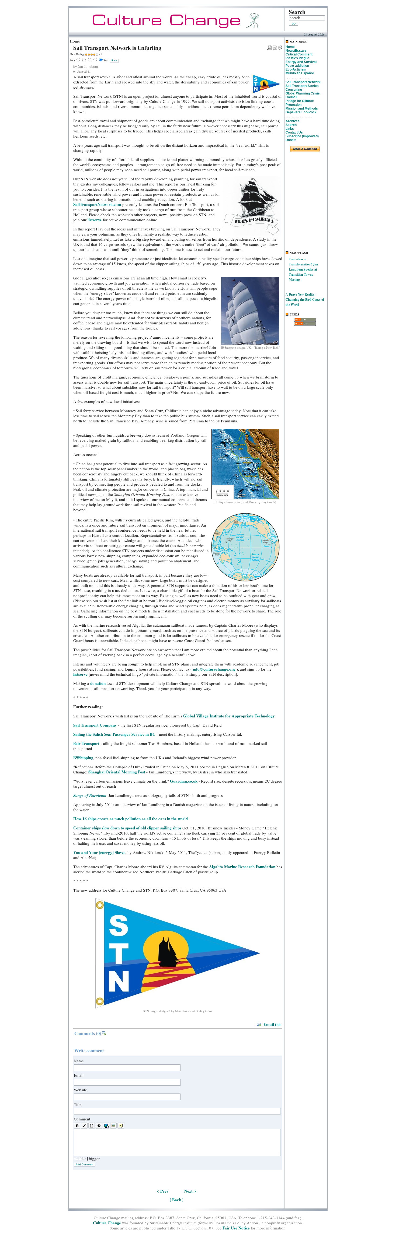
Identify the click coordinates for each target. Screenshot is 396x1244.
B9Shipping (83, 758)
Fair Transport (86, 743)
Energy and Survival (301, 62)
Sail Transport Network (303, 82)
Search (291, 125)
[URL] (106, 1126)
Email (79, 1075)
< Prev (163, 1191)
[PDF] (269, 46)
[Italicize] (84, 1126)
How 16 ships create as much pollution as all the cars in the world (130, 819)
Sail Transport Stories (302, 86)
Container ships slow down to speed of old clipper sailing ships (127, 828)
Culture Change (107, 1223)
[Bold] (77, 1126)
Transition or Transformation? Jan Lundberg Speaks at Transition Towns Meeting (303, 269)
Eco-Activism (296, 69)
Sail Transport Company (95, 725)
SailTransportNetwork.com (97, 204)
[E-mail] (280, 46)
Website (80, 1089)
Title (77, 1104)
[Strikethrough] (99, 1126)
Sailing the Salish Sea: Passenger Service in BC (114, 734)
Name (79, 1060)
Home (290, 47)
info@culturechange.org (214, 669)
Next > (190, 1191)
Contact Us (294, 132)
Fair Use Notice (236, 1228)
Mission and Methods (302, 108)
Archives (293, 121)
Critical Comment (299, 54)
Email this (272, 1024)
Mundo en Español (300, 73)
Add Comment (84, 1164)
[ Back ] (176, 1200)
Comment (82, 1119)
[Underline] (91, 1126)
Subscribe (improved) (302, 136)
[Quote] (120, 1126)
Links (290, 129)
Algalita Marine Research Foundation (242, 867)
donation (98, 683)
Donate (291, 140)
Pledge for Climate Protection (300, 103)
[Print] (275, 46)
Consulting (294, 90)
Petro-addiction (297, 66)
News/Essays (296, 50)
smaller (80, 1158)
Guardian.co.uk (184, 781)
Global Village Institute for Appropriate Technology (229, 716)
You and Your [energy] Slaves (99, 852)
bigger (94, 1158)
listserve (95, 220)
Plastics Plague (297, 58)
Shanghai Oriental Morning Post (116, 772)
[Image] (113, 1126)
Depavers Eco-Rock (301, 112)
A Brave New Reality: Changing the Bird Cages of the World (305, 299)
